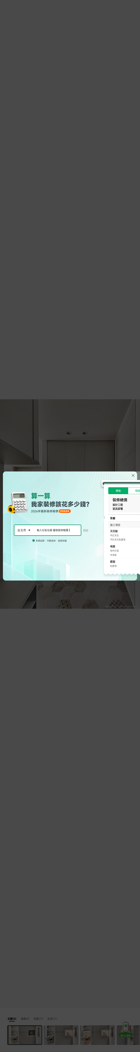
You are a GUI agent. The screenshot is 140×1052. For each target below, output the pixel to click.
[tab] (118, 490)
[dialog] (70, 526)
